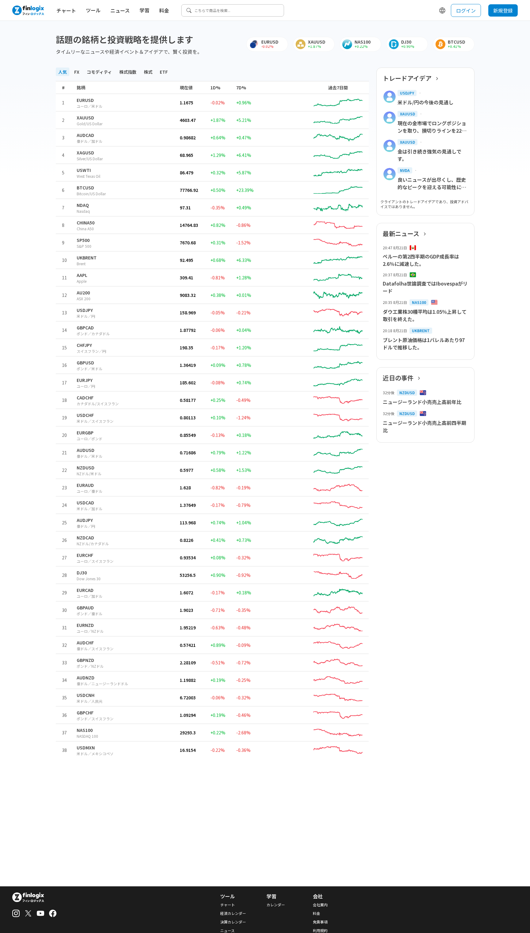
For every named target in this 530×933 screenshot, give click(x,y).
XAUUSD (85, 118)
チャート (66, 10)
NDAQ (83, 205)
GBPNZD (85, 660)
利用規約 (320, 930)
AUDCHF (85, 642)
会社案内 (320, 904)
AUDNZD (85, 677)
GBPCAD (85, 328)
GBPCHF (85, 712)
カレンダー (276, 904)
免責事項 (320, 921)
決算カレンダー (233, 921)
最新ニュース (401, 233)
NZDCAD (85, 538)
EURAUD (85, 485)
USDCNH (85, 695)
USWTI (84, 170)
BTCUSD (85, 188)
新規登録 (503, 10)
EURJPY (85, 380)
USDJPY (85, 310)
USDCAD (85, 503)
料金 (164, 10)
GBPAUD (85, 608)
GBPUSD (85, 363)
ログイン (466, 10)
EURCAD (85, 590)
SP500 (83, 240)
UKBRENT (87, 258)
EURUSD (85, 100)
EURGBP (85, 433)
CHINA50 (85, 223)
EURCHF (85, 555)
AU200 (83, 293)
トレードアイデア (407, 78)
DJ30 (82, 573)
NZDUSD (85, 468)
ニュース (120, 10)
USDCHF (85, 415)
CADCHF (85, 398)
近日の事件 (398, 378)
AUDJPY (85, 520)
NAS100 (85, 730)
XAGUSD (85, 153)
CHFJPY (84, 345)
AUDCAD (85, 135)
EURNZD (85, 625)
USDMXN (86, 747)
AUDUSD (85, 450)
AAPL (82, 275)
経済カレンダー (233, 913)
